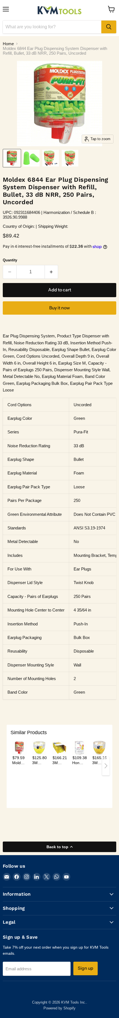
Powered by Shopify (59, 1008)
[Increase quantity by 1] (51, 272)
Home (8, 43)
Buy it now (59, 307)
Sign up (85, 968)
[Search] (108, 27)
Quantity (10, 260)
